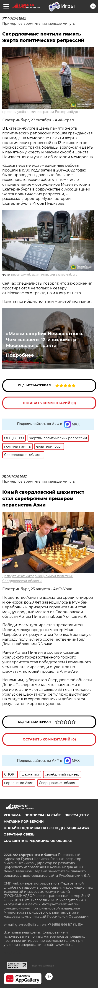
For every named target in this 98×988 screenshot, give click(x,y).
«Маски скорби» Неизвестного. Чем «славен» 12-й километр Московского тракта (44, 339)
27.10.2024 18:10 (14, 19)
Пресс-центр (76, 815)
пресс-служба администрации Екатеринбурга (41, 112)
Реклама (12, 815)
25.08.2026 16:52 (15, 477)
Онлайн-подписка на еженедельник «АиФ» (46, 828)
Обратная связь (19, 834)
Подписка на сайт (42, 815)
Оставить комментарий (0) (49, 403)
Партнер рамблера (43, 965)
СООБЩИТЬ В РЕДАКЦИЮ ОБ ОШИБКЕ (38, 841)
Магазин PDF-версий (24, 821)
